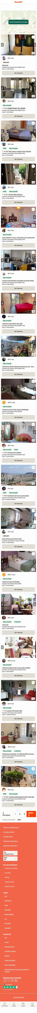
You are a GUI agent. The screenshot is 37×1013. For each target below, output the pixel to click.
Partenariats (8, 909)
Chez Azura (5, 625)
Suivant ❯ (30, 814)
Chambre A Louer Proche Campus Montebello (15, 409)
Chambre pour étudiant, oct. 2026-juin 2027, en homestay (18, 754)
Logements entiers (9, 886)
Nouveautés (8, 928)
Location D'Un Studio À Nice (14, 711)
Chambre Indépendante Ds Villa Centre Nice (21, 797)
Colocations (8, 873)
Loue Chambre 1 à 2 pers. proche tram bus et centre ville (18, 237)
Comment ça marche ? (10, 951)
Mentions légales (9, 914)
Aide (6, 937)
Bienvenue (5, 65)
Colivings (7, 877)
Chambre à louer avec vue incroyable (18, 495)
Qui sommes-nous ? (9, 946)
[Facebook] (4, 980)
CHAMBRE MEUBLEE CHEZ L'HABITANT (16, 108)
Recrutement (8, 900)
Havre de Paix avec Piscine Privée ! (12, 539)
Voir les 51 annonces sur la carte (18, 22)
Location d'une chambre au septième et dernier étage (18, 280)
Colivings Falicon (8, 836)
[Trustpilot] (10, 989)
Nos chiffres (7, 923)
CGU (6, 919)
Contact (7, 942)
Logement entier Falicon (10, 846)
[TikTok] (12, 980)
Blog (6, 896)
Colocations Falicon (8, 832)
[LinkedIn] (16, 980)
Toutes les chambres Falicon (11, 827)
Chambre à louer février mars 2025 (12, 323)
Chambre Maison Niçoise (15, 194)
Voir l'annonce (18, 73)
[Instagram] (8, 980)
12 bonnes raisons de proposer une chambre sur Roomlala (17, 970)
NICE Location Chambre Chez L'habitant (20, 151)
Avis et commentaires (10, 965)
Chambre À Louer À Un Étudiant (11, 581)
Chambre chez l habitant (14, 452)
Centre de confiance (10, 960)
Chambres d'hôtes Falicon (10, 841)
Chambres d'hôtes (9, 882)
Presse (6, 905)
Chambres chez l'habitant (11, 868)
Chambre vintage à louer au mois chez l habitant (16, 668)
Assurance (7, 956)
